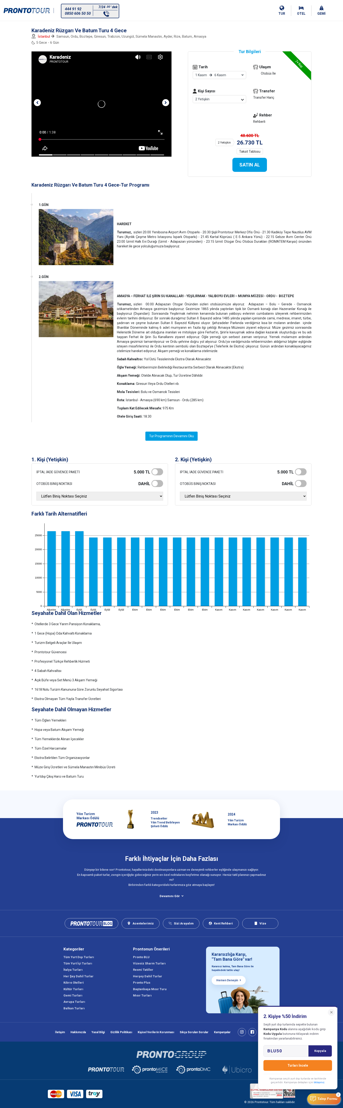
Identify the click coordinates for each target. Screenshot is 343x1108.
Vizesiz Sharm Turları (149, 963)
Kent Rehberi (223, 923)
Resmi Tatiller (143, 969)
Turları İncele (297, 1065)
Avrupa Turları (74, 1001)
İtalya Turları (73, 969)
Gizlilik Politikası (121, 1032)
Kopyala (320, 1051)
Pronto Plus (141, 982)
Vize (262, 923)
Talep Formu (327, 1099)
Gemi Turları (72, 995)
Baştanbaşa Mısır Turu (150, 989)
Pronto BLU (141, 957)
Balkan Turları (74, 1008)
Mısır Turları (142, 995)
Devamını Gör (170, 896)
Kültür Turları (73, 989)
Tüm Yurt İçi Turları (77, 963)
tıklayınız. (319, 1082)
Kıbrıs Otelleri (73, 982)
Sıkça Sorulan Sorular (194, 1032)
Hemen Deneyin (227, 980)
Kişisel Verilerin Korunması (156, 1032)
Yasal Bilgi (98, 1032)
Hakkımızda (78, 1032)
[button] (37, 102)
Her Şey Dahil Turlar (78, 976)
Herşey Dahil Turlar (147, 976)
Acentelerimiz (143, 923)
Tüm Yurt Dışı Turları (78, 957)
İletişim (60, 1032)
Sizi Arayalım (184, 923)
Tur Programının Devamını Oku (171, 436)
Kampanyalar (222, 1032)
